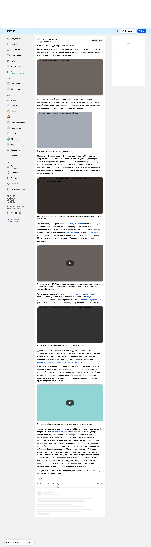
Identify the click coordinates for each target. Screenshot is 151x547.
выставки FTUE (92, 232)
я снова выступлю (59, 432)
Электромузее (72, 232)
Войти (141, 31)
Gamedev (46, 42)
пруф (89, 297)
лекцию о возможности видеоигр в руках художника (60, 362)
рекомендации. (13, 222)
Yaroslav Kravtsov (50, 40)
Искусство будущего (89, 300)
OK (29, 542)
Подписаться (97, 40)
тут (94, 470)
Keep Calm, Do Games (73, 224)
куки (18, 542)
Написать (129, 31)
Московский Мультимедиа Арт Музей (79, 294)
